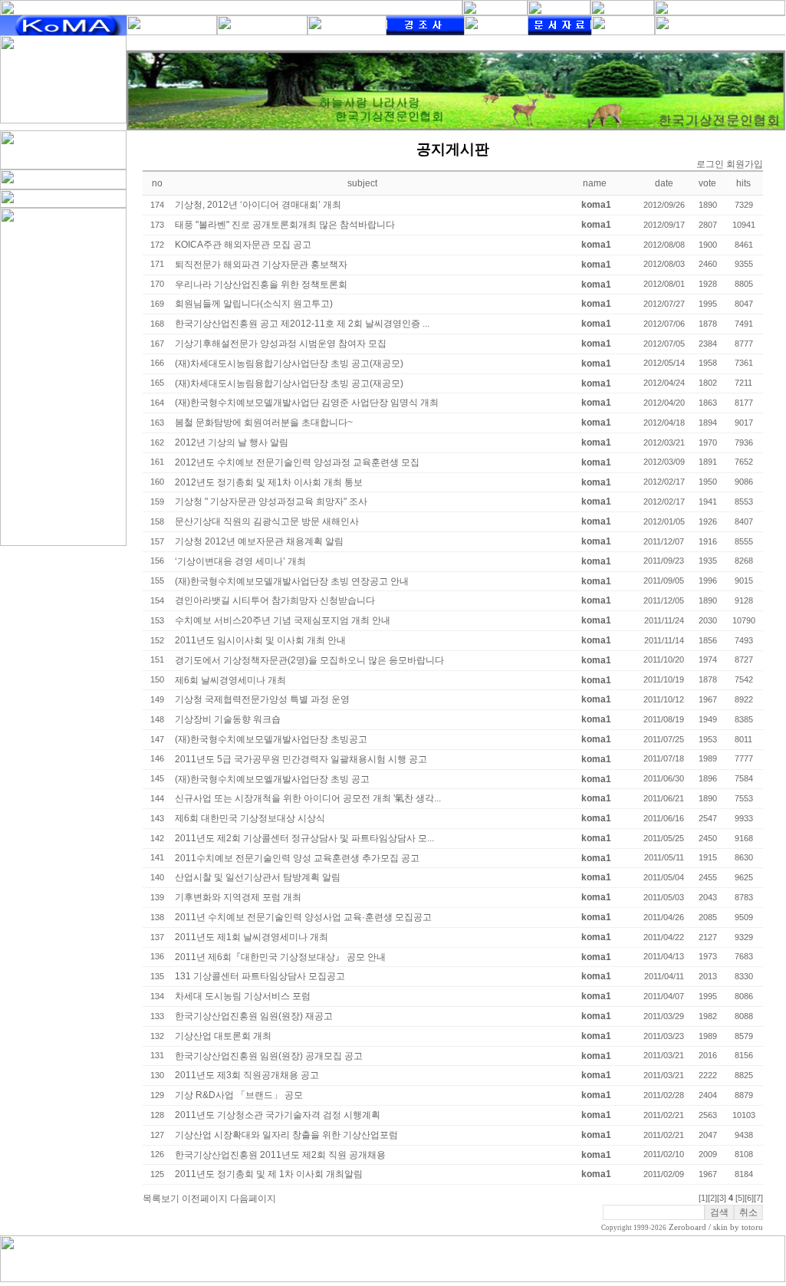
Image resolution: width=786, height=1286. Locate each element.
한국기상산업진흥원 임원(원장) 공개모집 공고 (269, 1056)
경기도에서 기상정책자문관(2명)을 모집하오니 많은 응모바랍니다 (309, 660)
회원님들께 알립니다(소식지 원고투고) (254, 303)
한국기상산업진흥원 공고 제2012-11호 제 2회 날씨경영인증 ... (302, 323)
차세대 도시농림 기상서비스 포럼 (243, 996)
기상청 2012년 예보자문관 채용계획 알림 (259, 541)
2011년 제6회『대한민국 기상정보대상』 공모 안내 (280, 957)
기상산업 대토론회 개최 (223, 1036)
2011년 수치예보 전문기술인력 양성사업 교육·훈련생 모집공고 (303, 917)
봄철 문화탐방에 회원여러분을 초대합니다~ (264, 422)
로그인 (710, 164)
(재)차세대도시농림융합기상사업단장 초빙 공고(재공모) (289, 363)
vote (707, 183)
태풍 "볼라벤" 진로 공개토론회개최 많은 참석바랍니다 (285, 224)
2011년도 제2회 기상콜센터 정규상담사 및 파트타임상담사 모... (304, 838)
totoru (752, 1227)
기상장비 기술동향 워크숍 (228, 719)
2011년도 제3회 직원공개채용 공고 (247, 1075)
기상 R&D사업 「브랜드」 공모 (239, 1095)
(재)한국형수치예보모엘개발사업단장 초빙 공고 (272, 779)
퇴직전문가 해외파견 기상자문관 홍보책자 (261, 264)
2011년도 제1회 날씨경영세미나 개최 (251, 937)
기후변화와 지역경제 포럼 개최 (238, 897)
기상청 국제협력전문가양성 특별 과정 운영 (262, 699)
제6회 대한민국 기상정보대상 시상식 (250, 818)
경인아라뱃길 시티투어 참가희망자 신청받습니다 (275, 600)
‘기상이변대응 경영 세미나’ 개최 (240, 561)
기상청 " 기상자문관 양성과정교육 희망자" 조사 (271, 501)
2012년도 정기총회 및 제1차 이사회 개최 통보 (269, 482)
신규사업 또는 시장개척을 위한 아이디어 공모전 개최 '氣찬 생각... (308, 798)
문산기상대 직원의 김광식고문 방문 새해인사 (267, 521)
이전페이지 (205, 1198)
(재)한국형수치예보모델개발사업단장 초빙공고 (271, 739)
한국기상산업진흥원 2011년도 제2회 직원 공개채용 (280, 1155)
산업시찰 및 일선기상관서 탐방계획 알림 (257, 877)
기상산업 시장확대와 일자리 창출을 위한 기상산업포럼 (286, 1135)
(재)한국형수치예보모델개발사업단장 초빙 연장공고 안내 (292, 581)
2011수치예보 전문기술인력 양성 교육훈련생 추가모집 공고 (297, 858)
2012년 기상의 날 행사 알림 (231, 442)
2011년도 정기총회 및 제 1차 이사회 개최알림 (269, 1174)
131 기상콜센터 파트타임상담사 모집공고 (260, 976)
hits (743, 183)
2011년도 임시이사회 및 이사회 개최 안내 (260, 640)
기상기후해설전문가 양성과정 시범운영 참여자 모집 (280, 343)
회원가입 (744, 164)
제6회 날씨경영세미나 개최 (230, 680)
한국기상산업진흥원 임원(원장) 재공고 (254, 1016)
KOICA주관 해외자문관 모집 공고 (243, 244)
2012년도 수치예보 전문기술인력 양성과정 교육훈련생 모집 (297, 462)
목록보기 (161, 1198)
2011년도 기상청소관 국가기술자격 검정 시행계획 (277, 1115)
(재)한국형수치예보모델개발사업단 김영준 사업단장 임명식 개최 (307, 402)
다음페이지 (253, 1198)
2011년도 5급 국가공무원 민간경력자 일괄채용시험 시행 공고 (301, 759)
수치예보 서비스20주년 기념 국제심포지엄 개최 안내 (282, 620)
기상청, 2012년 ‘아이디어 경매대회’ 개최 (258, 204)
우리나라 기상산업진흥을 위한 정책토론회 (261, 284)
